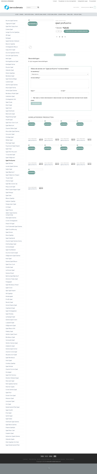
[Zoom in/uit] (5, 465)
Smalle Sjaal (9, 267)
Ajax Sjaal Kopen (11, 290)
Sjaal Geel (70, 14)
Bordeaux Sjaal (10, 337)
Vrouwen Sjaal (10, 134)
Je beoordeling (35, 77)
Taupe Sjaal (9, 178)
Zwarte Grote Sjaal (11, 352)
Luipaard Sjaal (10, 322)
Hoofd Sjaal (9, 119)
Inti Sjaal (8, 207)
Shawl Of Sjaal (10, 223)
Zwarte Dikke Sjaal (11, 128)
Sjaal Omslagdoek (11, 311)
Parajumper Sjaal (11, 204)
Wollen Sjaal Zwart (11, 334)
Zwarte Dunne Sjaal (12, 369)
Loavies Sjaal (62, 14)
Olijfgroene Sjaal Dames (13, 255)
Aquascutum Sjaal (11, 354)
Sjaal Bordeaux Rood (12, 285)
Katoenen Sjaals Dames (13, 436)
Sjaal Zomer (9, 232)
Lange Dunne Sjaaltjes (12, 32)
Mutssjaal (8, 372)
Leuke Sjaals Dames (12, 166)
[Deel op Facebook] (57, 37)
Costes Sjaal (9, 29)
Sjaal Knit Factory (11, 375)
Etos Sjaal (8, 413)
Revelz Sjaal (9, 302)
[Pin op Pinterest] (62, 37)
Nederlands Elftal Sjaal (12, 407)
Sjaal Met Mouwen (11, 151)
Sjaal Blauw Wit (10, 328)
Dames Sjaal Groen (11, 319)
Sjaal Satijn (9, 418)
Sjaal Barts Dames (11, 424)
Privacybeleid (92, 1)
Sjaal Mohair (9, 366)
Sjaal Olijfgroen (10, 157)
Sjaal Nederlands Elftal (12, 445)
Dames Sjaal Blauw (11, 261)
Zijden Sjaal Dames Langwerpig (11, 214)
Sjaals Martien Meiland (12, 41)
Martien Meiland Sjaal (12, 378)
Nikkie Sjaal (9, 140)
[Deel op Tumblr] (65, 37)
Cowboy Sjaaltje (10, 363)
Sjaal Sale (8, 195)
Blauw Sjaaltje (10, 198)
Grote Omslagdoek (11, 220)
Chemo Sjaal (9, 181)
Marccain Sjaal (10, 381)
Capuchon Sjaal (29, 14)
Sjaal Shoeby (9, 314)
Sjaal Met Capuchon (12, 26)
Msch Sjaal (9, 105)
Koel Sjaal (9, 258)
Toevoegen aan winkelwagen (76, 31)
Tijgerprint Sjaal (10, 23)
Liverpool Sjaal (10, 401)
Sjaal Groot (9, 287)
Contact (55, 1)
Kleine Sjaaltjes (10, 73)
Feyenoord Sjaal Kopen (13, 146)
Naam (33, 90)
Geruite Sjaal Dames (40, 14)
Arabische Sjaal (10, 346)
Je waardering (35, 71)
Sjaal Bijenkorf (10, 172)
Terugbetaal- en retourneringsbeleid (67, 1)
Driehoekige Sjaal (11, 244)
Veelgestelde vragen (83, 1)
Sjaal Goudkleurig (11, 229)
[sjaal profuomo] (35, 129)
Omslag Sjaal (78, 14)
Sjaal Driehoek (10, 111)
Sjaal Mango (9, 192)
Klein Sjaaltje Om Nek (12, 442)
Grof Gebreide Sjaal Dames (14, 226)
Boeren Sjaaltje (10, 44)
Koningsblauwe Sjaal (12, 61)
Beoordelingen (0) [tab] (59, 54)
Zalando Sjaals (10, 439)
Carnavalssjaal (10, 247)
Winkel (21, 14)
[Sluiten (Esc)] (1, 465)
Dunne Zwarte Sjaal (12, 252)
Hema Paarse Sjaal (11, 305)
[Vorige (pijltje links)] (1, 471)
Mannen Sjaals (10, 386)
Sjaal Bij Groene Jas (11, 183)
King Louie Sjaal (10, 186)
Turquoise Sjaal (10, 154)
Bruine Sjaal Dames (11, 20)
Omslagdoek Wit (11, 99)
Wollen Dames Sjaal (12, 343)
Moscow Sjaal (10, 398)
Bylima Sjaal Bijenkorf (12, 276)
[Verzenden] (38, 7)
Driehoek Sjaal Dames (12, 421)
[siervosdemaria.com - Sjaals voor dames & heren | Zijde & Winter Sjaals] (12, 7)
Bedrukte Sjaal (10, 114)
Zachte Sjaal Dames (12, 84)
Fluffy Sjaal (9, 299)
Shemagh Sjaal (10, 143)
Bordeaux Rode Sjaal (12, 93)
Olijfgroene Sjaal (11, 325)
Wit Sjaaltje (9, 293)
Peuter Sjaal (9, 67)
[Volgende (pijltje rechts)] (5, 471)
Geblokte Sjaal (10, 96)
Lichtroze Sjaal (10, 270)
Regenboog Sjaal (11, 117)
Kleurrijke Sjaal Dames (12, 131)
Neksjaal (8, 38)
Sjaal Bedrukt (10, 125)
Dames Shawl (10, 273)
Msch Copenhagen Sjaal (13, 189)
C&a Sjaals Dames (11, 217)
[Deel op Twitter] (59, 37)
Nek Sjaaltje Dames (11, 384)
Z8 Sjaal (8, 35)
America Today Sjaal (12, 279)
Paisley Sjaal (9, 331)
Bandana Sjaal (10, 76)
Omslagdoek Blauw (12, 47)
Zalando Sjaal (10, 70)
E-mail (63, 90)
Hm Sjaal (8, 404)
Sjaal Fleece (9, 210)
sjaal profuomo (32, 140)
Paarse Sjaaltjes (10, 427)
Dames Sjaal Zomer (11, 349)
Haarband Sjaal (10, 308)
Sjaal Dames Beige (11, 79)
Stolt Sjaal (9, 360)
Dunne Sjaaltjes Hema (12, 52)
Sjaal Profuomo (10, 160)
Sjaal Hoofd (9, 410)
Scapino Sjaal (10, 433)
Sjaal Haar (9, 149)
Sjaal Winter (9, 163)
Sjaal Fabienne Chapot (12, 175)
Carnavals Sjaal (10, 340)
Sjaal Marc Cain (10, 430)
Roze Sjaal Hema (52, 14)
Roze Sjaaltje (9, 235)
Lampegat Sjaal (10, 317)
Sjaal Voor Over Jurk (12, 122)
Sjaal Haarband (10, 238)
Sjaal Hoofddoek (11, 250)
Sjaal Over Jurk (10, 264)
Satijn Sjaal (9, 169)
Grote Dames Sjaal (11, 389)
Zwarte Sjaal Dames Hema (14, 241)
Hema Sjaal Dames (11, 90)
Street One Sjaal (11, 395)
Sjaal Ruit (8, 392)
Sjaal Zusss (9, 102)
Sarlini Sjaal (9, 416)
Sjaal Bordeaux (10, 357)
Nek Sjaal (8, 58)
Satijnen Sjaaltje (10, 201)
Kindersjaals (9, 296)
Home (16, 14)
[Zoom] (30, 47)
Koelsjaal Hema (10, 64)
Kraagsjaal (9, 282)
